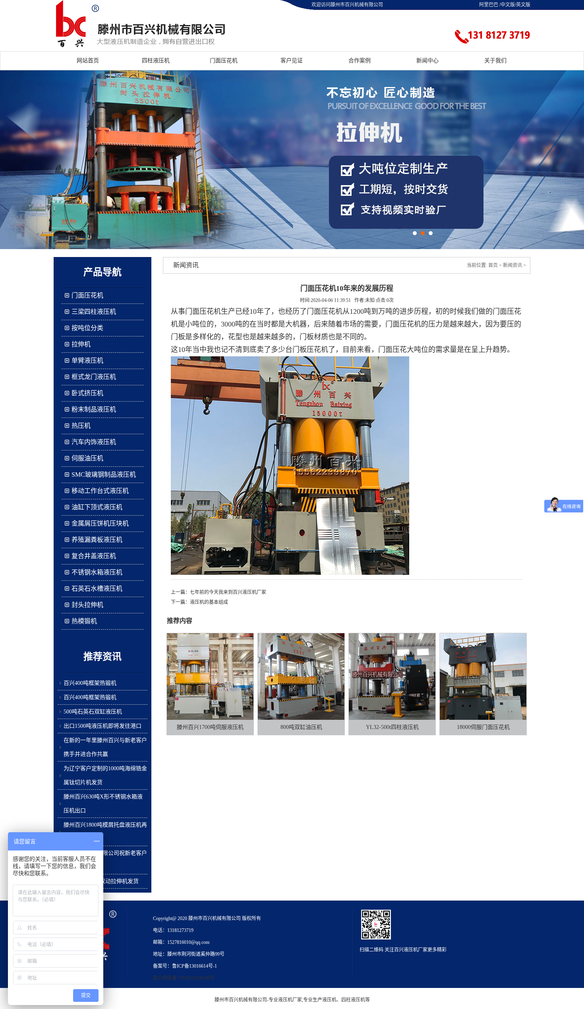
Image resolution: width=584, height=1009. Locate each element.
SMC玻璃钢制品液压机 (104, 474)
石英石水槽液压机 (97, 588)
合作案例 (359, 61)
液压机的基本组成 (209, 602)
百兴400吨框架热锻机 (90, 683)
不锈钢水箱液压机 (97, 572)
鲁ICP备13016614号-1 (194, 966)
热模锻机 (84, 621)
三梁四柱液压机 (94, 311)
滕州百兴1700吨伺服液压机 (210, 727)
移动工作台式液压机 (100, 490)
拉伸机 (81, 344)
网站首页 (88, 61)
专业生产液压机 (319, 1000)
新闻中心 (427, 61)
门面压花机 (224, 61)
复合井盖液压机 (94, 556)
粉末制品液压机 (94, 409)
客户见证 (291, 61)
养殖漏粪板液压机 (97, 539)
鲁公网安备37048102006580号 (184, 978)
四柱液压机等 (355, 1000)
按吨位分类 (87, 328)
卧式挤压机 (87, 393)
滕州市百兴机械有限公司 (241, 1000)
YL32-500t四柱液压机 (392, 727)
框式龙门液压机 (94, 376)
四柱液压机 (156, 61)
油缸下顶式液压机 (97, 507)
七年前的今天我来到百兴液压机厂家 (228, 592)
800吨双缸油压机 (301, 727)
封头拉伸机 (87, 604)
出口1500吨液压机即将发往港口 (102, 726)
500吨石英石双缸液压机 (93, 712)
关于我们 (495, 61)
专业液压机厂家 (285, 1000)
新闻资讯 (512, 265)
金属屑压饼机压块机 (100, 523)
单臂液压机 (87, 360)
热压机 (81, 425)
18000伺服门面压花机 (483, 727)
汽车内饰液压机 (94, 442)
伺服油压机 (87, 458)
